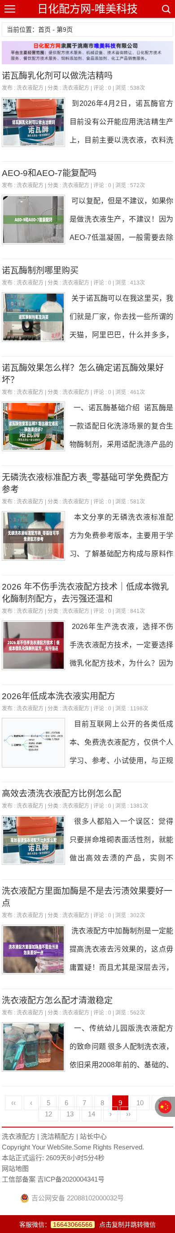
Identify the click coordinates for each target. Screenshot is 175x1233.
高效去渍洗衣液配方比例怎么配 (61, 793)
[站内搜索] (165, 9)
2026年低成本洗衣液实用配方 (58, 696)
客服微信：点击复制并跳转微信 (87, 1224)
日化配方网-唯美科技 (87, 9)
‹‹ (13, 1103)
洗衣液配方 (30, 88)
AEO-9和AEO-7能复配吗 (49, 173)
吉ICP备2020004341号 (70, 1179)
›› (128, 1114)
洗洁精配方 (57, 1136)
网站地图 (15, 1168)
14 (91, 1114)
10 (140, 1103)
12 (48, 1114)
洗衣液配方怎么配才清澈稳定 (57, 1000)
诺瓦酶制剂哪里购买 (40, 270)
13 (70, 1114)
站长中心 (93, 1136)
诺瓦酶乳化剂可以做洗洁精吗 (57, 75)
